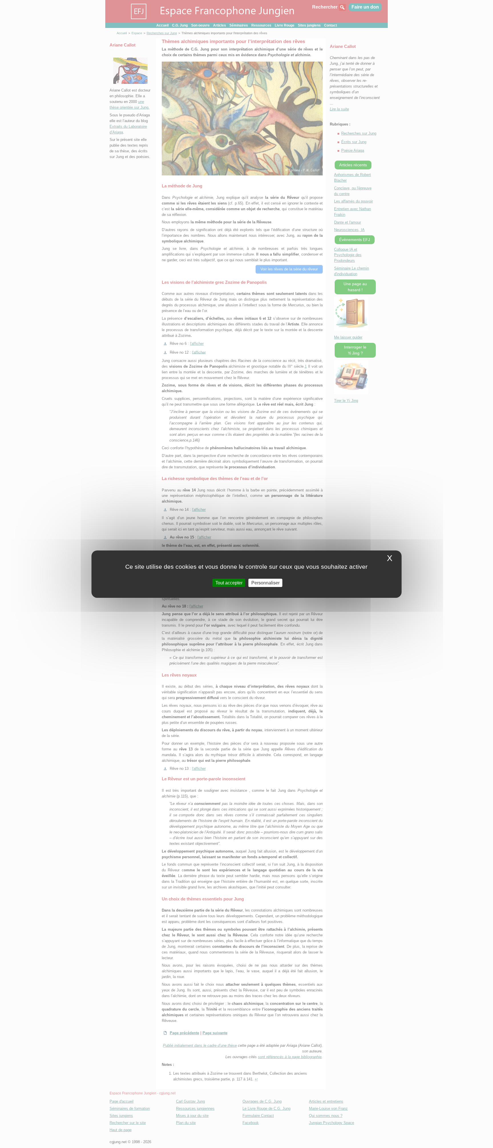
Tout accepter (229, 582)
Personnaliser (265, 582)
